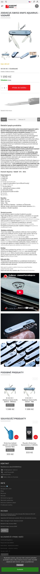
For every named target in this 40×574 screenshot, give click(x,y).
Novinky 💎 (4, 486)
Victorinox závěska (12, 238)
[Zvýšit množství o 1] (6, 88)
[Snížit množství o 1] (2, 88)
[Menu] (2, 5)
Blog (2, 491)
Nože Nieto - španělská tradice (9, 545)
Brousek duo (20, 251)
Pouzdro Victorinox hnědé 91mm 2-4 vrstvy (26, 219)
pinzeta (4, 193)
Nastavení (20, 565)
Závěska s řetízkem (11, 240)
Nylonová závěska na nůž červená (19, 245)
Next (37, 379)
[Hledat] (34, 1)
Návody (3, 495)
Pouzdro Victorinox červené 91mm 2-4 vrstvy (20, 224)
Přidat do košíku (19, 88)
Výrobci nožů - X (5, 551)
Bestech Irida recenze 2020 (9, 523)
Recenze (3, 493)
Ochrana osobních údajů (8, 502)
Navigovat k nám (6, 488)
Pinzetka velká (8, 269)
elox (33, 206)
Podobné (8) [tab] (12, 119)
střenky (3, 134)
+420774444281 (9, 472)
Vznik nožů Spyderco (7, 539)
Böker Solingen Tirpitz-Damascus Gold (12, 520)
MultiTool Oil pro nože (10, 256)
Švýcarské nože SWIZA (7, 542)
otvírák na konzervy (8, 181)
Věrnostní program (7, 498)
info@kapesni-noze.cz (10, 470)
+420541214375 (6, 474)
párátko (5, 194)
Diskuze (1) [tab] (22, 119)
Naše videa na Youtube (11, 477)
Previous (34, 379)
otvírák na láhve (7, 185)
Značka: (7, 71)
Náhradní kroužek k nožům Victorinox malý (14, 267)
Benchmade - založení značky (9, 548)
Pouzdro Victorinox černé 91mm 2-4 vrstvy (20, 217)
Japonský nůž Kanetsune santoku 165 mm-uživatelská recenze (18, 518)
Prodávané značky (6, 505)
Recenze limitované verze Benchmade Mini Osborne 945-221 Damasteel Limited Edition (18, 514)
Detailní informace (6, 110)
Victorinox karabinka (18, 237)
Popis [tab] (3, 119)
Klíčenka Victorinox (11, 235)
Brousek (7, 253)
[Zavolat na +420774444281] (6, 1)
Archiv (4, 530)
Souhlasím (20, 569)
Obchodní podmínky (7, 500)
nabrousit (25, 249)
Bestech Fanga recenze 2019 (9, 526)
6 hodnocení (13, 68)
